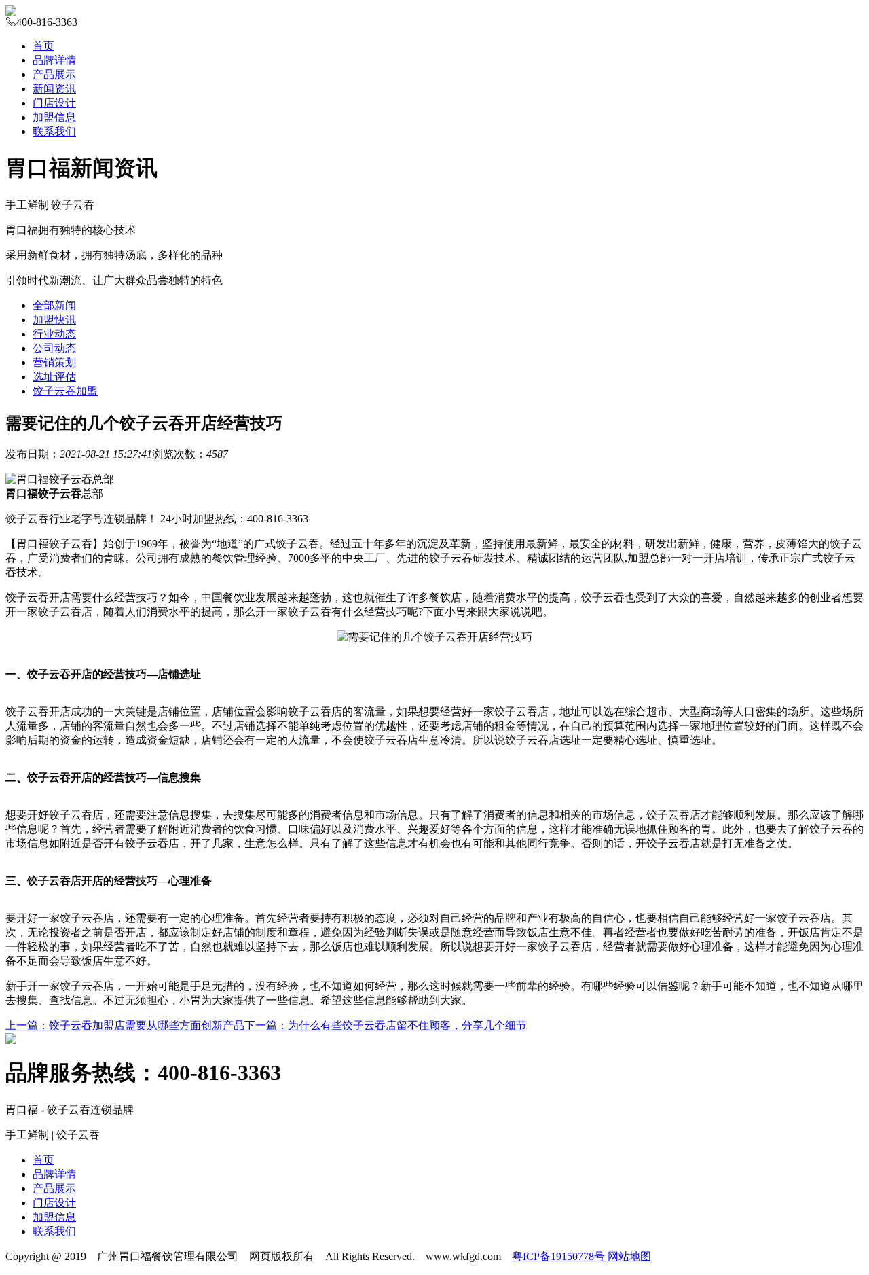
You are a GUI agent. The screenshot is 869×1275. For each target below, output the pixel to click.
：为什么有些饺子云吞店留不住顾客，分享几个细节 (385, 1025)
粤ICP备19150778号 (558, 1256)
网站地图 (629, 1256)
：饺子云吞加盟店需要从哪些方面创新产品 (124, 1025)
